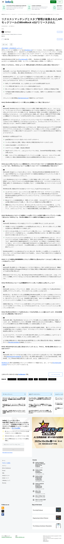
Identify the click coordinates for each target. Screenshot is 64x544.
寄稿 (3, 473)
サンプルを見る (16, 428)
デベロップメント (12, 379)
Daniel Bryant (8, 32)
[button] (13, 449)
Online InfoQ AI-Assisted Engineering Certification (39, 485)
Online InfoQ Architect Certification (38, 471)
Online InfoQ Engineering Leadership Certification (38, 478)
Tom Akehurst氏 (23, 59)
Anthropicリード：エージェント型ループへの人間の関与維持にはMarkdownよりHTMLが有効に (13, 405)
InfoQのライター (6, 475)
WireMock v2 (28, 50)
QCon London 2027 (40, 499)
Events (3, 470)
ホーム (3, 460)
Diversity (4, 483)
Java (31, 379)
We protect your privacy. (7, 452)
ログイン (4, 465)
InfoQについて (5, 478)
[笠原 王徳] (3, 39)
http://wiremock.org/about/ (14, 356)
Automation (52, 379)
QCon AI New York (40, 496)
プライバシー (46, 540)
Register (53, 1)
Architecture (21, 374)
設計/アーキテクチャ (22, 379)
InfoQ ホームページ (6, 14)
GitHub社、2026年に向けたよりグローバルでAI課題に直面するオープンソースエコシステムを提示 (13, 412)
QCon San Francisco (38, 491)
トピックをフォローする (55, 374)
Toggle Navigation (3, 1)
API (35, 379)
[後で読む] (11, 44)
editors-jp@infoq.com (19, 537)
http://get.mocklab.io (13, 342)
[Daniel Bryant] (3, 32)
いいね (6, 44)
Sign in (59, 1)
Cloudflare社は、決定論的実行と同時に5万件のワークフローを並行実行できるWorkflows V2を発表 (40, 399)
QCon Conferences (6, 468)
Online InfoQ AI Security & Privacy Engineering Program (40, 464)
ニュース (13, 14)
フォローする (59, 31)
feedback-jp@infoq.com (7, 537)
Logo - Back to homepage (9, 1)
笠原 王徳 (7, 39)
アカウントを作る (6, 463)
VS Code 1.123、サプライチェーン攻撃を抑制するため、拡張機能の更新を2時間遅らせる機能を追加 (13, 399)
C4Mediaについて (6, 480)
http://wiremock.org (23, 98)
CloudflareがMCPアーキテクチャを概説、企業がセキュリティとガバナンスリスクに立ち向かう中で (40, 412)
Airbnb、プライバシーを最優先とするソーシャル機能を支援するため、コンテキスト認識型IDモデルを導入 (40, 405)
